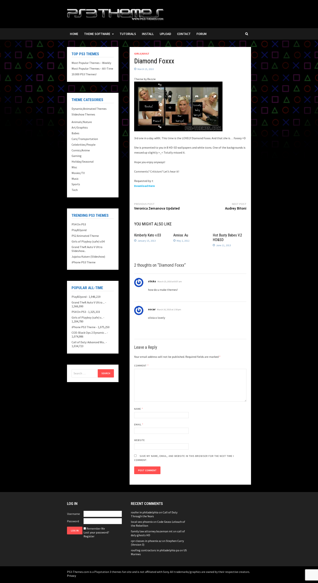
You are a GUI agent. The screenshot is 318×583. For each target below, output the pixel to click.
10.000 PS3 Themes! (84, 74)
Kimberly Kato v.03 (147, 235)
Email (139, 424)
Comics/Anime (81, 150)
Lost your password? (96, 532)
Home (74, 34)
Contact (184, 34)
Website (139, 440)
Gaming (77, 156)
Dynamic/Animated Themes (89, 108)
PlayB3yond (79, 230)
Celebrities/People (84, 144)
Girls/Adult (141, 53)
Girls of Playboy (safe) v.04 (88, 241)
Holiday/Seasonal (83, 161)
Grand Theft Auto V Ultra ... (88, 302)
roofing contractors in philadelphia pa (155, 550)
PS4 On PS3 (79, 224)
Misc (74, 167)
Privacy (71, 575)
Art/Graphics (80, 127)
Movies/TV (78, 173)
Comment (141, 365)
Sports (76, 184)
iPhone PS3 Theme (84, 262)
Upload (165, 34)
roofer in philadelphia (144, 512)
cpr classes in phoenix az (146, 541)
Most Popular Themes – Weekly (91, 63)
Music (75, 178)
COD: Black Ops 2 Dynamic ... (89, 332)
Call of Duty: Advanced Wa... (88, 342)
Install (148, 34)
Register (89, 536)
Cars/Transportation (85, 139)
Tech (75, 190)
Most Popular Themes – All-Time (92, 68)
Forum (201, 34)
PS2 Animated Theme (85, 236)
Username (73, 514)
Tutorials (128, 34)
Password (73, 521)
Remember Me (95, 528)
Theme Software (97, 34)
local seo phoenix (142, 522)
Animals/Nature (82, 122)
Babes (75, 133)
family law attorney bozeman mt (152, 531)
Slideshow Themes (83, 114)
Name (138, 408)
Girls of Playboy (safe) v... (87, 317)
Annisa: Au (180, 235)
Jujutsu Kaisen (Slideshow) (88, 256)
